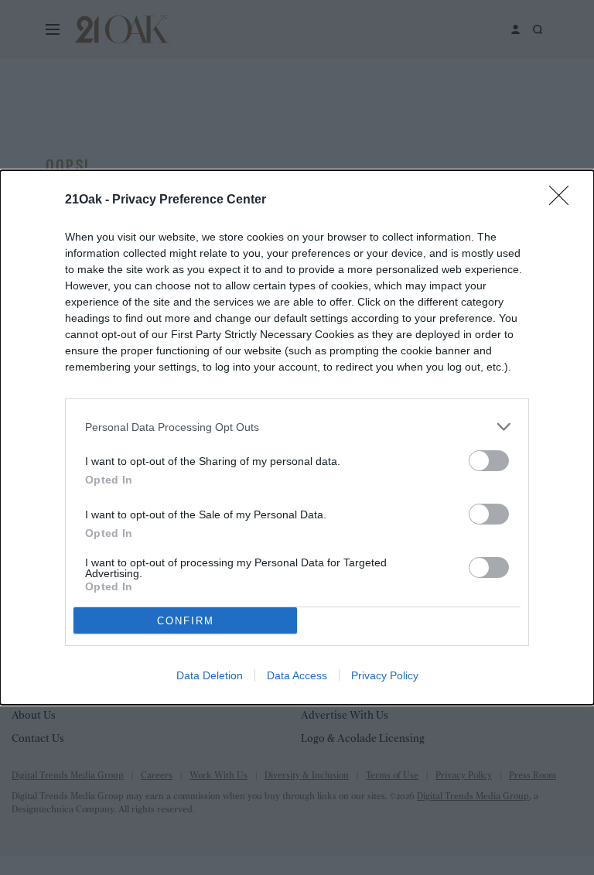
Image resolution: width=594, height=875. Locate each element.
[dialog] (297, 437)
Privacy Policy (384, 675)
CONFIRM (185, 621)
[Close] (564, 200)
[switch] (489, 460)
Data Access (297, 675)
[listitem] (297, 427)
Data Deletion (209, 675)
